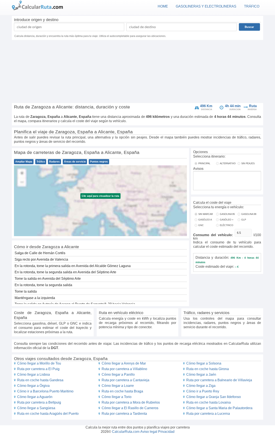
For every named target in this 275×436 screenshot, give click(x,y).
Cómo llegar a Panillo (118, 374)
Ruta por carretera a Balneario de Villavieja (219, 380)
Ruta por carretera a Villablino (124, 369)
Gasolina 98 (248, 214)
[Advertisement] (137, 72)
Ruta (253, 106)
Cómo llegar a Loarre (118, 385)
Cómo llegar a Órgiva (33, 385)
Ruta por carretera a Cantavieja (125, 380)
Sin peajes (248, 163)
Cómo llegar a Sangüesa (36, 408)
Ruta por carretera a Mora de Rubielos (131, 402)
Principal (204, 163)
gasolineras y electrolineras (206, 6)
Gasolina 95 (227, 214)
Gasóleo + (226, 219)
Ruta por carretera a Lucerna (208, 413)
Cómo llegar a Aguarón (34, 397)
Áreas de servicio (75, 161)
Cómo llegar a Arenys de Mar (124, 363)
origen (36, 20)
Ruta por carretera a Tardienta (124, 413)
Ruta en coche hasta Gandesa (40, 380)
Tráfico (41, 161)
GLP (243, 219)
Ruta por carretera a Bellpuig (39, 402)
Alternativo (228, 163)
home (163, 6)
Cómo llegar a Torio (116, 397)
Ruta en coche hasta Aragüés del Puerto (48, 413)
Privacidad (166, 431)
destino (52, 20)
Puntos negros (99, 161)
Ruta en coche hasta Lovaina (208, 402)
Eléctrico (226, 225)
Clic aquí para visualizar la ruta (100, 195)
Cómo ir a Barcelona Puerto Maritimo (45, 391)
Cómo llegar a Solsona (203, 363)
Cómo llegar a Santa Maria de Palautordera (219, 408)
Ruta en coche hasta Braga (122, 391)
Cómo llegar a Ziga (200, 385)
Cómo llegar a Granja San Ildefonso (213, 397)
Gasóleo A (205, 219)
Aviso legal (148, 431)
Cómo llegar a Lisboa (33, 374)
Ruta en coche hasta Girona (207, 369)
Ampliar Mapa (23, 161)
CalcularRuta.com (125, 431)
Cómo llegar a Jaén (201, 374)
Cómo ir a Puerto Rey (202, 391)
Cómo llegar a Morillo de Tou (39, 363)
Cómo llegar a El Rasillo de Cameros (130, 408)
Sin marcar (205, 214)
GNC (201, 225)
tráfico (251, 6)
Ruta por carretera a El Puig (38, 369)
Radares (54, 161)
